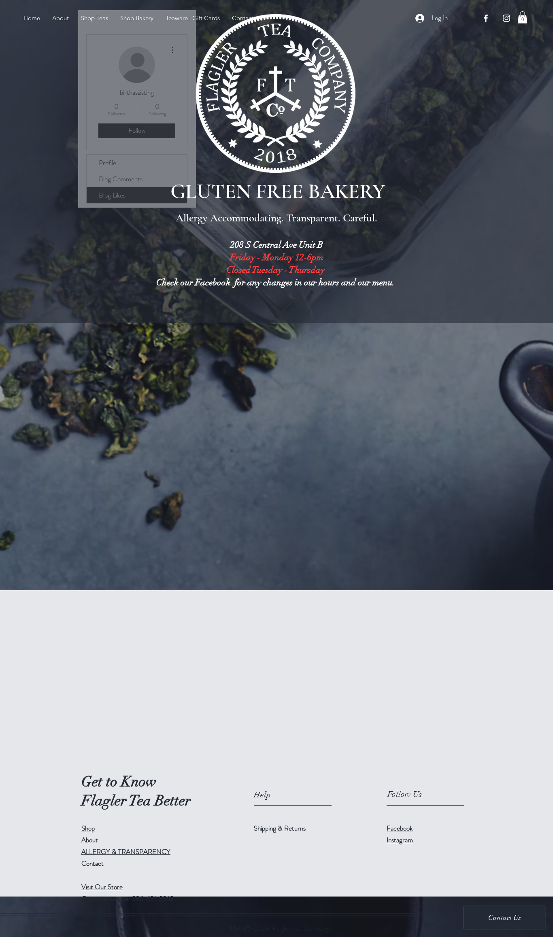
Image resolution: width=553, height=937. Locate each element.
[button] (94, 18)
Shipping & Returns (280, 828)
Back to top (455, 931)
